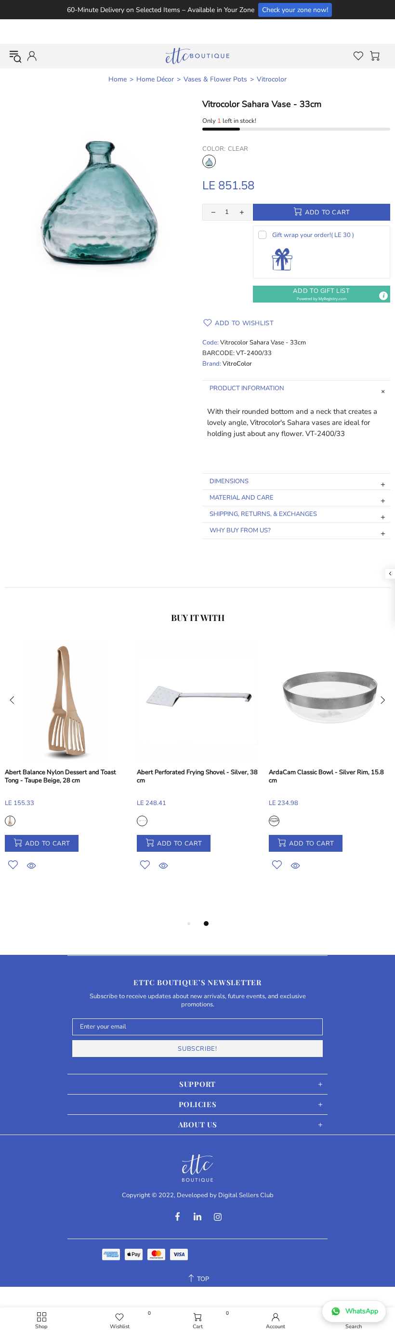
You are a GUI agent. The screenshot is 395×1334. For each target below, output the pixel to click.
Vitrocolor (272, 79)
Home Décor (155, 79)
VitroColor (237, 364)
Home (117, 79)
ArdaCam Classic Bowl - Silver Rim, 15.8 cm (326, 776)
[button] (321, 294)
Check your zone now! (295, 9)
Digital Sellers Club (246, 1195)
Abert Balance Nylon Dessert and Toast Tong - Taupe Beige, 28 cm (60, 776)
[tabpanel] (66, 766)
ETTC (197, 56)
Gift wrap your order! (313, 235)
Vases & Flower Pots (215, 79)
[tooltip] (383, 295)
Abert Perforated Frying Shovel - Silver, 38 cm (197, 776)
